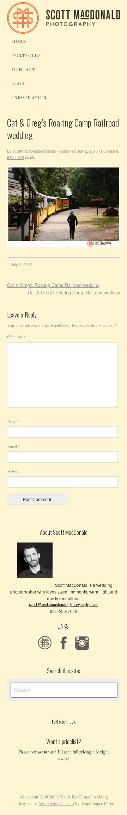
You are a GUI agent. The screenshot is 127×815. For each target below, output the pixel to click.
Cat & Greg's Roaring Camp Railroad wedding (53, 285)
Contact (23, 70)
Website (13, 471)
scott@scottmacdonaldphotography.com (63, 605)
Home (19, 42)
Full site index (63, 721)
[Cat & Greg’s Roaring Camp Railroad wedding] (63, 246)
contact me (39, 752)
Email (13, 446)
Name (13, 421)
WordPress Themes (56, 804)
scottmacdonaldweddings (34, 151)
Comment (16, 337)
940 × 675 (15, 157)
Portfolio (26, 56)
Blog (18, 84)
